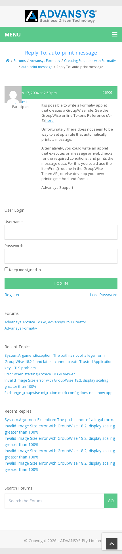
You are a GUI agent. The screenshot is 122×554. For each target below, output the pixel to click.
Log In (61, 283)
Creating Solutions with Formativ (90, 60)
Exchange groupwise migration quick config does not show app (59, 392)
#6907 (107, 92)
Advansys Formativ (45, 60)
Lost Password (103, 294)
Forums (20, 60)
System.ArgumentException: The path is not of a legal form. (55, 355)
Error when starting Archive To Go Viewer (40, 373)
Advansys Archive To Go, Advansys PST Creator (45, 321)
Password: (14, 245)
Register (12, 294)
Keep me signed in (25, 269)
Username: (14, 221)
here (49, 120)
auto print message (36, 66)
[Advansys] (61, 16)
